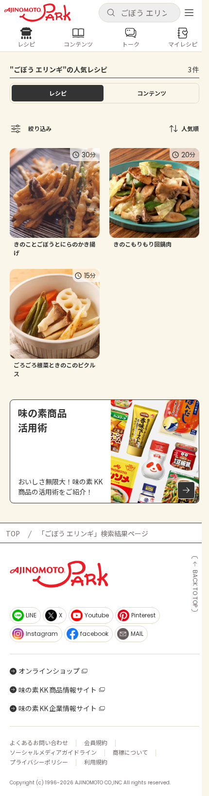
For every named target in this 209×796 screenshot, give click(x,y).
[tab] (151, 93)
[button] (139, 12)
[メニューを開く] (189, 12)
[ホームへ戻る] (37, 12)
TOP (13, 533)
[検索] (111, 13)
